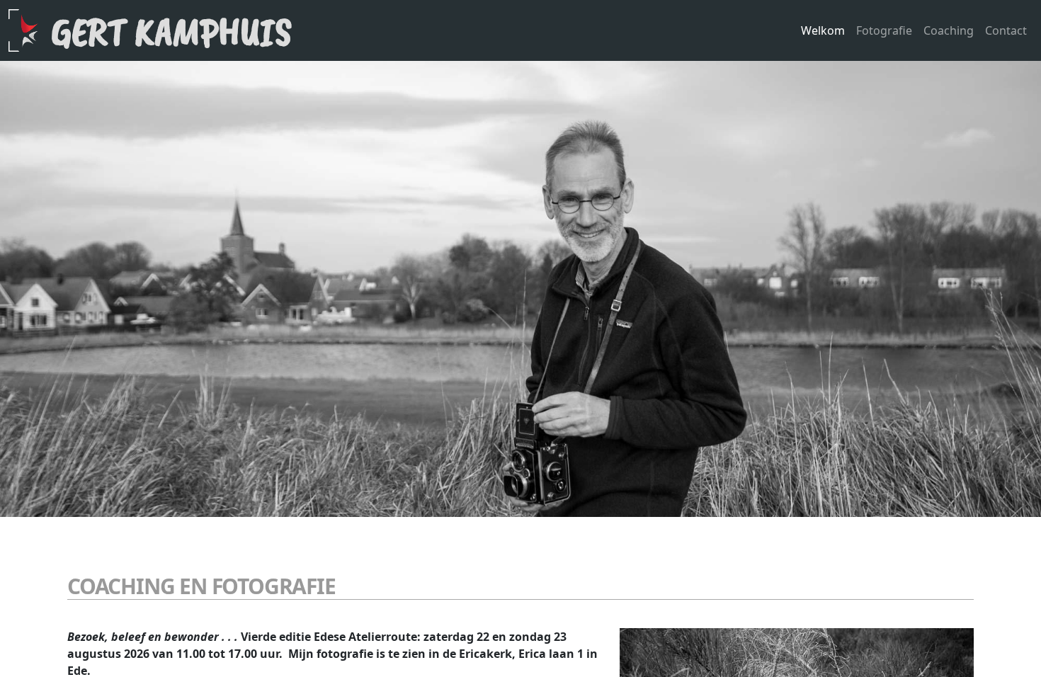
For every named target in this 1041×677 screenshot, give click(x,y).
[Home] (29, 30)
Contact (1006, 30)
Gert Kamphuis (171, 31)
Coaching (948, 30)
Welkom (823, 30)
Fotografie (884, 30)
